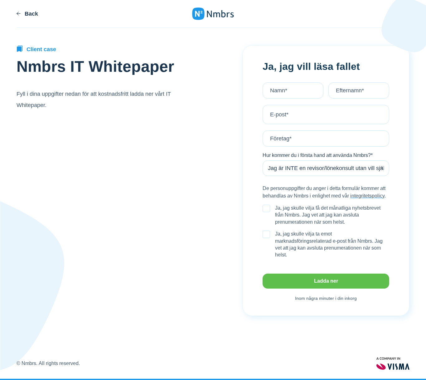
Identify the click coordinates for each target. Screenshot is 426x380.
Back (30, 14)
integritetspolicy (367, 195)
